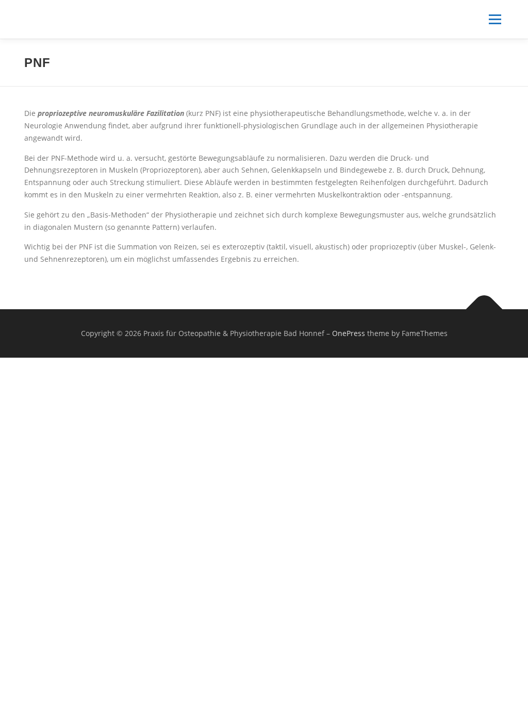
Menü (495, 19)
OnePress (348, 333)
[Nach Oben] (484, 309)
